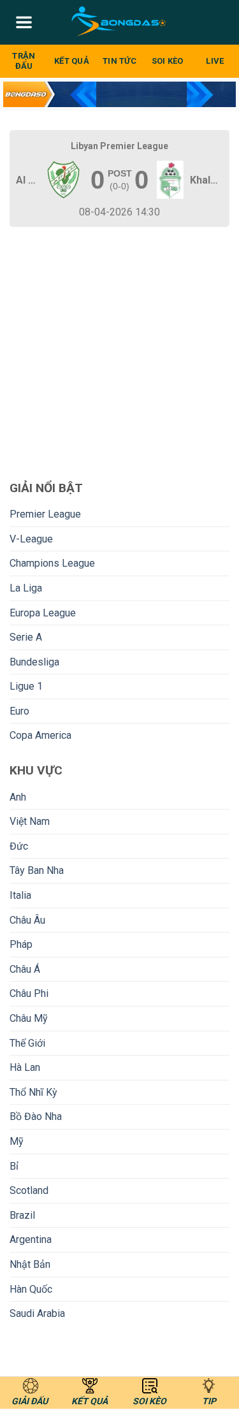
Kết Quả (71, 61)
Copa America (40, 735)
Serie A (26, 637)
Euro (19, 711)
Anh (18, 797)
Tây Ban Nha (37, 870)
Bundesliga (34, 662)
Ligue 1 (26, 686)
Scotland (29, 1190)
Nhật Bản (30, 1264)
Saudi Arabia (37, 1313)
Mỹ (17, 1141)
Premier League (45, 514)
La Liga (26, 588)
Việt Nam (30, 821)
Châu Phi (29, 993)
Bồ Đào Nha (36, 1116)
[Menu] (24, 22)
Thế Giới (27, 1043)
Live (215, 61)
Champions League (52, 563)
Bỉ (14, 1166)
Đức (19, 846)
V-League (31, 539)
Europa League (43, 613)
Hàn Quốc (31, 1289)
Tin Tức (119, 61)
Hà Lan (25, 1067)
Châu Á (25, 969)
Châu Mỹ (29, 1018)
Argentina (31, 1239)
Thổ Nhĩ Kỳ (33, 1092)
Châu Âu (27, 920)
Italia (20, 895)
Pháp (21, 944)
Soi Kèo (168, 61)
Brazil (22, 1215)
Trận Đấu (23, 61)
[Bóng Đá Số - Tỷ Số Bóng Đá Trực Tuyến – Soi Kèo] (119, 22)
